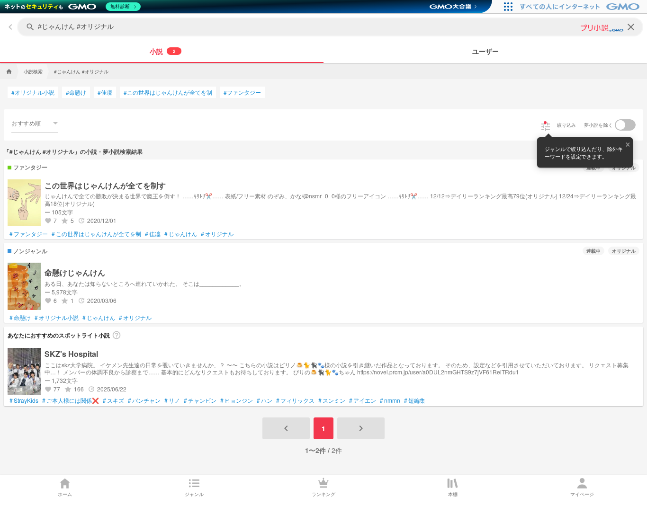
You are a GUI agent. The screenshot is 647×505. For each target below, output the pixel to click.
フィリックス (295, 400)
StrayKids (23, 400)
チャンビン (200, 400)
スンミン (331, 400)
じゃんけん (180, 234)
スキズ (113, 400)
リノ (172, 400)
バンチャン (144, 400)
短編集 (414, 400)
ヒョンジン (236, 400)
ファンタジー (242, 92)
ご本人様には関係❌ (70, 400)
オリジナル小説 (32, 92)
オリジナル (217, 234)
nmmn (390, 400)
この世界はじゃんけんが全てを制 (168, 92)
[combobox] (34, 123)
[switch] (625, 125)
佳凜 (105, 92)
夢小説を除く (598, 125)
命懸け (76, 92)
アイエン (362, 400)
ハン (264, 400)
